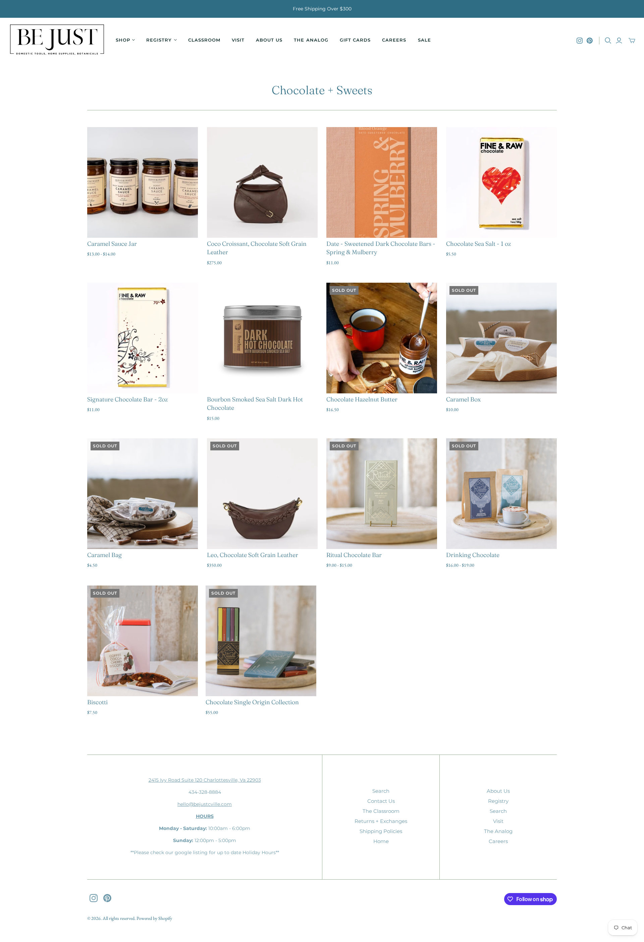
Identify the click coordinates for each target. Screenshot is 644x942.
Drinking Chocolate (472, 555)
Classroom (204, 40)
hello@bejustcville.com (204, 804)
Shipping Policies (381, 831)
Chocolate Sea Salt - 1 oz (478, 243)
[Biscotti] (142, 641)
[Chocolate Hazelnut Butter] (381, 338)
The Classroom (381, 811)
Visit (238, 40)
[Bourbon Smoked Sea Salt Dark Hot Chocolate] (262, 338)
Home (381, 841)
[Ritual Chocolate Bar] (381, 493)
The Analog (311, 40)
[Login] (619, 40)
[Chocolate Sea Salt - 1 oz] (501, 182)
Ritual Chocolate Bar (354, 555)
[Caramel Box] (501, 338)
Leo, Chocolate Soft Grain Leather (252, 555)
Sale (424, 40)
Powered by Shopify (154, 918)
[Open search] (608, 40)
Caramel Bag (104, 555)
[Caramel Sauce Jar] (142, 182)
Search (380, 791)
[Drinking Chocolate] (501, 493)
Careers (394, 40)
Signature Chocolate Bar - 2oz (127, 399)
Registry (498, 801)
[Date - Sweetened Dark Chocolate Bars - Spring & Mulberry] (381, 182)
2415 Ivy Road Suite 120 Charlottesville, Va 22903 (205, 780)
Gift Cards (355, 40)
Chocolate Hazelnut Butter (361, 399)
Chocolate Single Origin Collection (252, 702)
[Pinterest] (590, 41)
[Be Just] (57, 40)
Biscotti (97, 702)
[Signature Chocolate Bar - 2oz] (142, 338)
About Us (269, 40)
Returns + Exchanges (381, 821)
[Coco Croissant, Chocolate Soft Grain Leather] (262, 182)
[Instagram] (580, 41)
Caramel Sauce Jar (112, 243)
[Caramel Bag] (142, 493)
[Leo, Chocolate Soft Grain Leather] (262, 493)
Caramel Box (463, 399)
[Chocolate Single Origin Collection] (261, 641)
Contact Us (381, 801)
